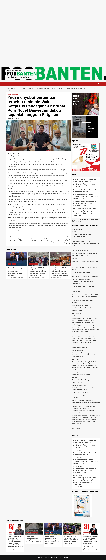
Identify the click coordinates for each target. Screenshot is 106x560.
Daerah (9, 264)
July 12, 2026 (60, 277)
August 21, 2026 (17, 277)
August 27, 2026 (17, 549)
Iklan (14, 532)
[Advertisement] (53, 11)
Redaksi (8, 84)
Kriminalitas (14, 94)
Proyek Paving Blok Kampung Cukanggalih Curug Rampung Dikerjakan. (84, 190)
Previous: (22, 239)
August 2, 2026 (39, 277)
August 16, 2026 (93, 549)
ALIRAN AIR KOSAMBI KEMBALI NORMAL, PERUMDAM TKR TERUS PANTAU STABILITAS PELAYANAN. (84, 203)
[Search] (99, 84)
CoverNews (58, 557)
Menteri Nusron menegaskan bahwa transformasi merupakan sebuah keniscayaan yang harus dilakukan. (16, 271)
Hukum (9, 94)
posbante (11, 118)
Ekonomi (32, 264)
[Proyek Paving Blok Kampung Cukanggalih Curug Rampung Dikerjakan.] (34, 529)
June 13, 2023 (17, 118)
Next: (55, 240)
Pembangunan (35, 532)
